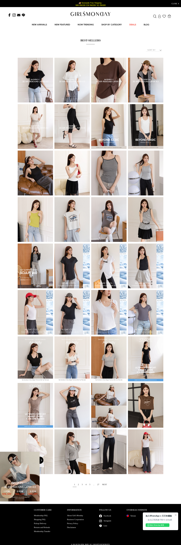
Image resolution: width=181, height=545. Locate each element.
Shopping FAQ (39, 520)
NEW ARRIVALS (39, 25)
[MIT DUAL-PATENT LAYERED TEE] (72, 312)
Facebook (107, 516)
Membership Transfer (42, 531)
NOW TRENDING (86, 25)
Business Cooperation (75, 520)
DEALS (132, 25)
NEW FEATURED (62, 25)
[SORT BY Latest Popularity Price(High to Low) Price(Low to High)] (155, 50)
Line (105, 526)
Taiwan (133, 516)
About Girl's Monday (75, 516)
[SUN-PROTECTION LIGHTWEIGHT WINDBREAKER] (72, 451)
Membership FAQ (40, 516)
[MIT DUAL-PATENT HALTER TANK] (145, 266)
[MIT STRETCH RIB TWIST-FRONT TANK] (109, 126)
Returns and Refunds (42, 527)
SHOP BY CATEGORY (111, 25)
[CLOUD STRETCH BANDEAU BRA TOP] (35, 173)
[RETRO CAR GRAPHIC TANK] (72, 219)
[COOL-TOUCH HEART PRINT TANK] (72, 405)
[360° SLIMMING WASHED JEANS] (35, 266)
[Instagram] (14, 15)
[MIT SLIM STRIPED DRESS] (145, 219)
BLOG (146, 25)
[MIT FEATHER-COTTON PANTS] (72, 126)
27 (98, 484)
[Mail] (18, 15)
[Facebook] (9, 15)
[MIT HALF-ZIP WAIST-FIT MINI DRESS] (145, 358)
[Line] (23, 15)
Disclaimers (71, 527)
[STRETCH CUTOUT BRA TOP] (35, 358)
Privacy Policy (72, 523)
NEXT (104, 484)
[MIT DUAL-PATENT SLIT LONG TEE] (72, 266)
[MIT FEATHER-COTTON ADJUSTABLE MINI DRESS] (145, 80)
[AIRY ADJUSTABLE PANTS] (109, 451)
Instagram (107, 521)
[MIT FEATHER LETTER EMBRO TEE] (35, 80)
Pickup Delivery (40, 523)
